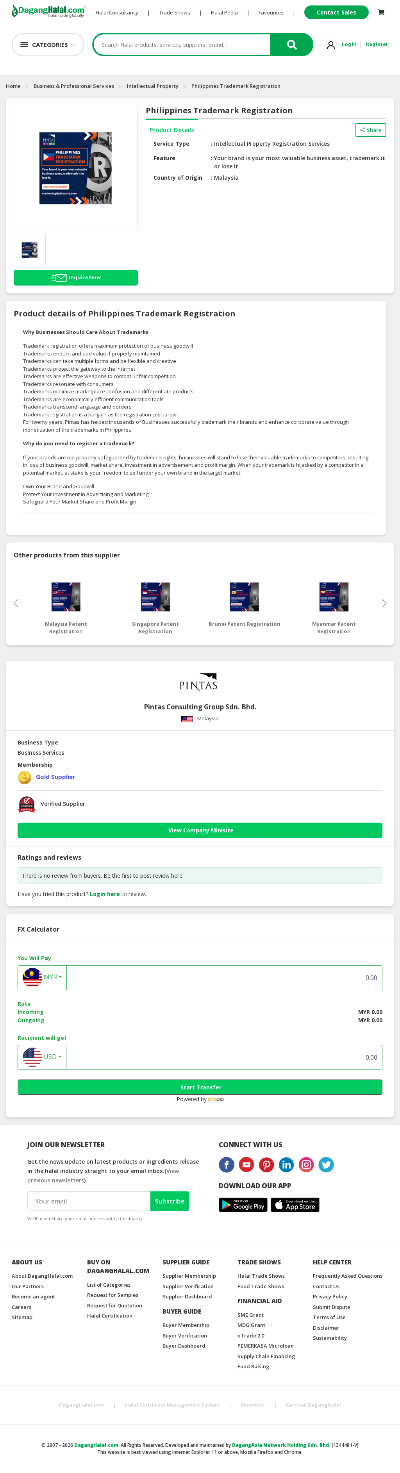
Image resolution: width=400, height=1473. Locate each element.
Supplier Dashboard (187, 1296)
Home (13, 85)
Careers (21, 1307)
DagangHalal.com (81, 1404)
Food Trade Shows (261, 1286)
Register (377, 44)
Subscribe (170, 1201)
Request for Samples (112, 1294)
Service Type (171, 143)
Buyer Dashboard (183, 1345)
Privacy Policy (330, 1296)
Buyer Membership (185, 1324)
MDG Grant (251, 1324)
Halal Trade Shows (261, 1275)
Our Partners (28, 1286)
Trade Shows (174, 12)
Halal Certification (109, 1315)
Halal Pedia (224, 12)
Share (374, 130)
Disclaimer (326, 1327)
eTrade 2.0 (251, 1335)
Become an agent (33, 1296)
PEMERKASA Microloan (266, 1345)
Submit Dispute (331, 1307)
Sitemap (22, 1317)
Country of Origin (178, 177)
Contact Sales (336, 12)
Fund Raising (254, 1366)
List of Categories (108, 1284)
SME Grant (251, 1314)
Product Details (172, 130)
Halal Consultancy (117, 12)
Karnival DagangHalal (313, 1404)
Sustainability (330, 1337)
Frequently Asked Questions (347, 1275)
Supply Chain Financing (266, 1356)
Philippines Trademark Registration (235, 85)
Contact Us (326, 1286)
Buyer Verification (184, 1335)
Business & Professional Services (74, 85)
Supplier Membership (189, 1275)
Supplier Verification (188, 1286)
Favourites (271, 12)
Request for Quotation (114, 1305)
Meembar (253, 1404)
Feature (164, 158)
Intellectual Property (153, 85)
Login (349, 44)
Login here (105, 894)
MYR (49, 977)
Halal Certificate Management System (172, 1404)
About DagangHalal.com (42, 1275)
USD (49, 1056)
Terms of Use (329, 1317)
